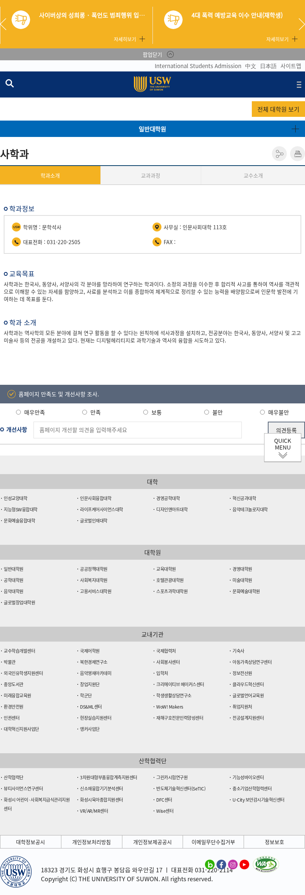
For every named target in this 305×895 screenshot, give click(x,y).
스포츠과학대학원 (171, 591)
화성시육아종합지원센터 (101, 799)
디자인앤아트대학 (171, 509)
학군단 (86, 695)
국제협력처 (166, 651)
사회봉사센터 (168, 662)
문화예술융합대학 (19, 520)
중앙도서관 (13, 684)
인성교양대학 (15, 498)
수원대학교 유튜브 (244, 864)
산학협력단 (13, 777)
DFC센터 (164, 799)
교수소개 (253, 175)
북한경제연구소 (93, 662)
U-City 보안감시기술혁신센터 (258, 799)
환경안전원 (13, 706)
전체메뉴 (299, 84)
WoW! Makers (169, 706)
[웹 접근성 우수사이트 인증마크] (266, 860)
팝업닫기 (152, 54)
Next (302, 24)
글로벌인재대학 (93, 520)
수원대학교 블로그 (210, 864)
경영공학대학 (168, 498)
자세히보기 (125, 38)
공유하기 (279, 153)
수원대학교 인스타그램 (233, 864)
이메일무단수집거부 (213, 842)
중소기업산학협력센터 (252, 788)
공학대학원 (13, 580)
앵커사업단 (90, 729)
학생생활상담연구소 (174, 695)
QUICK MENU (282, 444)
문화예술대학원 (246, 591)
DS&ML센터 (91, 706)
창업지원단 (90, 684)
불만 (217, 412)
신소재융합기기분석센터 (101, 788)
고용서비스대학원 (95, 591)
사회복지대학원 (93, 580)
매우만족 (34, 412)
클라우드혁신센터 (248, 684)
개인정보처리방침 (91, 842)
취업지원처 (242, 706)
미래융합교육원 (17, 695)
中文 (250, 66)
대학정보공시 (30, 842)
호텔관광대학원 (170, 580)
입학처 (162, 673)
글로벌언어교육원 (248, 695)
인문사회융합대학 (95, 498)
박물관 (10, 662)
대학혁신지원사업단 (21, 729)
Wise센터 (164, 811)
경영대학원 (242, 569)
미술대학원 (242, 580)
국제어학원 (90, 651)
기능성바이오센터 (248, 777)
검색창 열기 (9, 83)
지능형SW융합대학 (21, 509)
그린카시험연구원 (171, 777)
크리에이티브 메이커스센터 (180, 684)
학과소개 (50, 175)
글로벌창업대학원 (19, 602)
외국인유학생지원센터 (23, 673)
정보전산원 (242, 673)
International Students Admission (198, 66)
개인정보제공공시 (152, 842)
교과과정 (150, 175)
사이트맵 (290, 66)
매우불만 (278, 412)
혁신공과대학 (244, 498)
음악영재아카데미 (95, 673)
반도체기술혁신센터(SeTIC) (180, 788)
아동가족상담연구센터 (252, 662)
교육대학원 (166, 569)
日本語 (268, 66)
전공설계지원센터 (248, 718)
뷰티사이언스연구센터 (23, 788)
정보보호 (274, 842)
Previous (6, 24)
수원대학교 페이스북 (221, 864)
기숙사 (238, 651)
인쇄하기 (297, 153)
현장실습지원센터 (95, 718)
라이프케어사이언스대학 (101, 509)
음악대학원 (13, 591)
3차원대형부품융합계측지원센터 (108, 777)
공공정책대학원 (93, 569)
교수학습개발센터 (19, 651)
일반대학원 (152, 128)
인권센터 (11, 718)
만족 (95, 412)
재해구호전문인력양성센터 (179, 718)
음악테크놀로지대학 (250, 509)
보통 (156, 412)
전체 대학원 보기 (278, 109)
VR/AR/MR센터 (94, 811)
